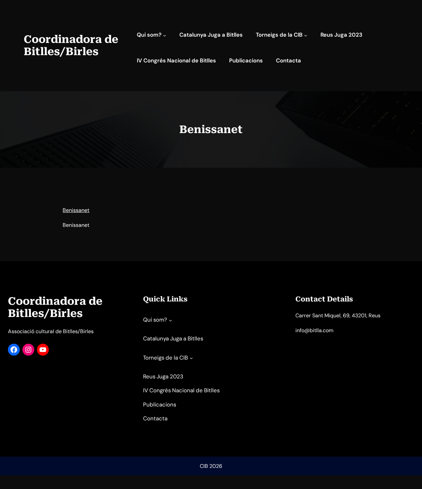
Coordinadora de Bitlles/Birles (71, 45)
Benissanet (76, 210)
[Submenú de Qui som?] (164, 35)
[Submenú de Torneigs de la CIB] (305, 35)
